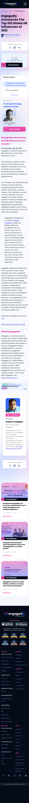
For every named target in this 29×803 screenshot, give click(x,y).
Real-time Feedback (6, 667)
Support (17, 742)
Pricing (17, 749)
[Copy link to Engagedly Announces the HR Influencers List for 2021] (11, 143)
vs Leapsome (19, 679)
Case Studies (4, 744)
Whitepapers (4, 748)
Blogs (2, 754)
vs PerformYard (19, 685)
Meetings (3, 670)
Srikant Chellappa (13, 35)
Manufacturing (19, 661)
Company (18, 729)
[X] (3, 775)
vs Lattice (17, 682)
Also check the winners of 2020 (13, 324)
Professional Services (21, 665)
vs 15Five (17, 675)
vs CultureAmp (19, 672)
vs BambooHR (19, 689)
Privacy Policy (19, 756)
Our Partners (18, 735)
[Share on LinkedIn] (19, 47)
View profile (15, 415)
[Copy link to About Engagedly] (22, 331)
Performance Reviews (7, 657)
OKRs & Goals (4, 660)
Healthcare (18, 658)
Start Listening (14, 129)
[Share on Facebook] (15, 47)
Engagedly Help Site (6, 738)
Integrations (4, 731)
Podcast (3, 763)
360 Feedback (5, 664)
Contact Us (18, 745)
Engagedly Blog (6, 11)
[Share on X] (10, 47)
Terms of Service (20, 759)
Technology (18, 655)
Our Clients (18, 732)
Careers (17, 739)
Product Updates (5, 734)
